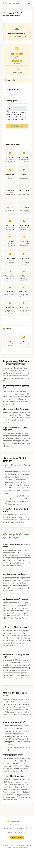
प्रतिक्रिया (21, 829)
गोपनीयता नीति (13, 833)
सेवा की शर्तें (23, 833)
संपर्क (29, 829)
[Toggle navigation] (29, 3)
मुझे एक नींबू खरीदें (18, 837)
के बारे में (13, 829)
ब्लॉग (6, 829)
